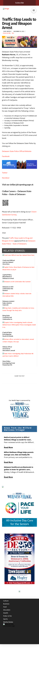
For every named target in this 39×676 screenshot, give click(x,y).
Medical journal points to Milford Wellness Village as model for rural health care (17, 438)
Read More (8, 447)
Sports (5, 619)
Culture (5, 601)
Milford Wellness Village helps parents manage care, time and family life (19, 453)
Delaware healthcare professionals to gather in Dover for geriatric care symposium (18, 468)
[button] (33, 10)
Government (7, 598)
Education (6, 610)
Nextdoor (6, 178)
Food (5, 607)
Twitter (5, 173)
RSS (13, 33)
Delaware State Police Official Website (16, 151)
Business (6, 604)
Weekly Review (8, 622)
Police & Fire (6, 33)
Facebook (6, 156)
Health (5, 613)
